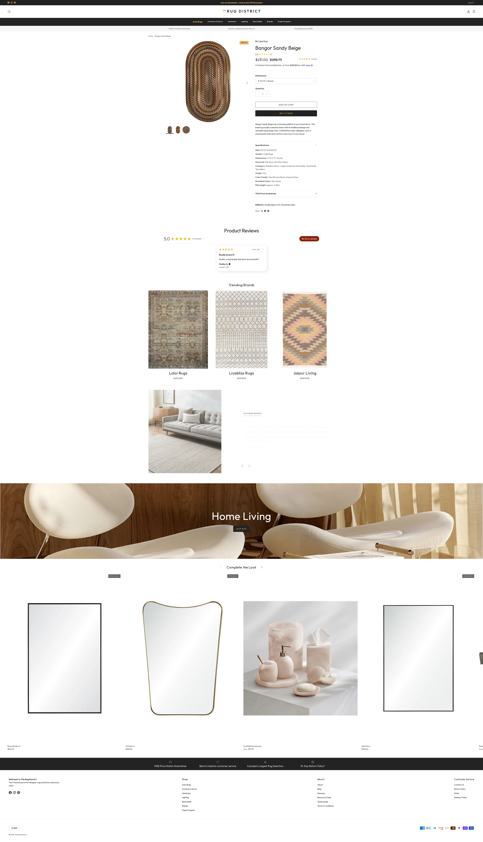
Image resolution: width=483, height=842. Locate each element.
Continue (216, 441)
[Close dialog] (288, 390)
